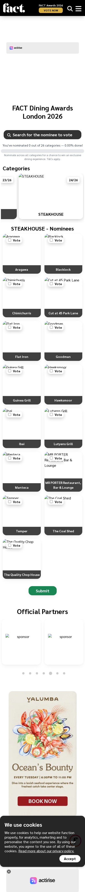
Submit (42, 590)
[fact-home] (14, 8)
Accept (70, 858)
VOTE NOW (51, 10)
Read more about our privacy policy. (46, 850)
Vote (16, 240)
